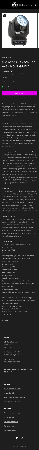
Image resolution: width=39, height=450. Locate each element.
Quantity (4, 77)
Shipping (10, 74)
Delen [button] (6, 321)
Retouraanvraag (9, 426)
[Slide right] (24, 52)
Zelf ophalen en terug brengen (14, 397)
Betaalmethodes (10, 430)
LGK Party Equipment (21, 446)
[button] (2, 5)
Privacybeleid (9, 393)
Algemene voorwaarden (12, 389)
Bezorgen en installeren (12, 402)
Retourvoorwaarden (11, 422)
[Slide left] (15, 52)
